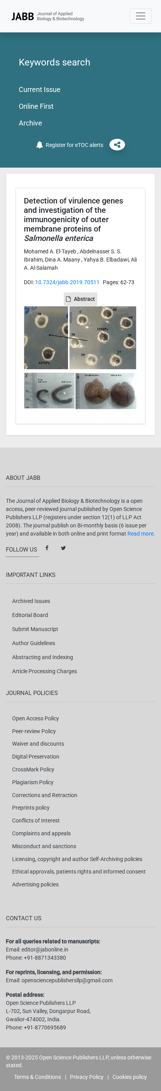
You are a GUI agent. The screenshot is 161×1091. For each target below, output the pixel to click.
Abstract (84, 299)
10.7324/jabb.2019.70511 (67, 282)
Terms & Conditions (37, 1077)
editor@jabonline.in (44, 949)
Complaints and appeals (41, 833)
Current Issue (40, 89)
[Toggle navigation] (141, 16)
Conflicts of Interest (36, 820)
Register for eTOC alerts (73, 145)
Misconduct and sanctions (44, 846)
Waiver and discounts (38, 744)
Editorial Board (30, 615)
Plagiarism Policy (33, 782)
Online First (36, 106)
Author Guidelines (33, 643)
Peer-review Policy (34, 731)
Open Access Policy (35, 718)
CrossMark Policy (33, 769)
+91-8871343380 (45, 958)
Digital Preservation (35, 756)
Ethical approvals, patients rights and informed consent (79, 871)
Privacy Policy (87, 1077)
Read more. (141, 533)
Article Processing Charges (44, 671)
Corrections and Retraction (44, 795)
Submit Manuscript (35, 629)
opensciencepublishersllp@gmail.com (67, 980)
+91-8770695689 (45, 1027)
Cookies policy (130, 1077)
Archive (30, 123)
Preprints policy (31, 808)
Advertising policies (35, 884)
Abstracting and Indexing (42, 657)
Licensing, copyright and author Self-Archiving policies (77, 859)
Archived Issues (31, 601)
